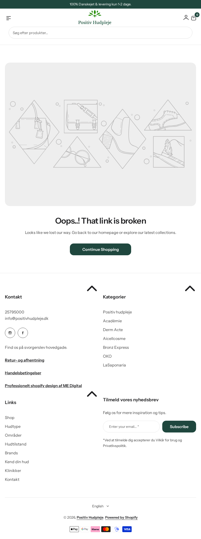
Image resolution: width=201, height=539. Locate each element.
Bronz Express (116, 347)
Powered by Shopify (121, 517)
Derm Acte (113, 329)
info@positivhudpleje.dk (27, 318)
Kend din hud (17, 461)
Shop (9, 417)
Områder (13, 435)
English (97, 506)
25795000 (14, 312)
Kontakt (12, 479)
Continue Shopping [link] (100, 249)
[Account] (186, 17)
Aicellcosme (114, 338)
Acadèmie (112, 320)
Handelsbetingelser (23, 372)
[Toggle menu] (8, 18)
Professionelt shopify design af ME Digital (43, 385)
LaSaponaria (114, 365)
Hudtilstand (15, 444)
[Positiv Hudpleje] (91, 18)
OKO (107, 356)
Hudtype (13, 426)
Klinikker (13, 470)
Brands (11, 452)
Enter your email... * (124, 426)
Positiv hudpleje (117, 312)
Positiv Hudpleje (90, 517)
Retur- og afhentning (24, 360)
